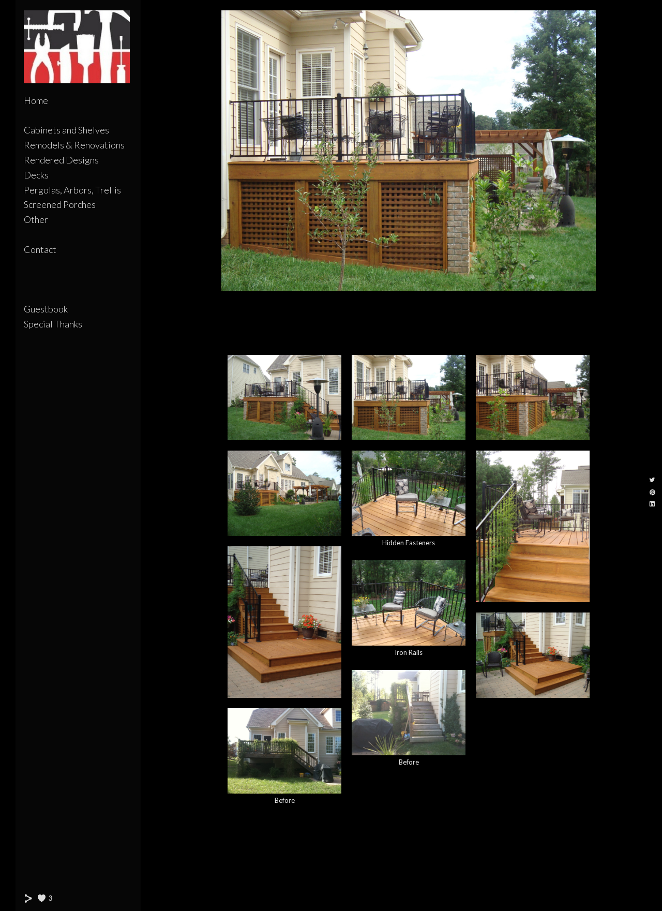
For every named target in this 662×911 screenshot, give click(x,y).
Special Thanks (53, 324)
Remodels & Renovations (74, 145)
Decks (36, 175)
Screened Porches (60, 204)
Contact (40, 249)
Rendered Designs (61, 160)
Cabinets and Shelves (66, 130)
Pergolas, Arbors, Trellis (72, 190)
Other (36, 219)
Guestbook (46, 309)
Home (36, 100)
